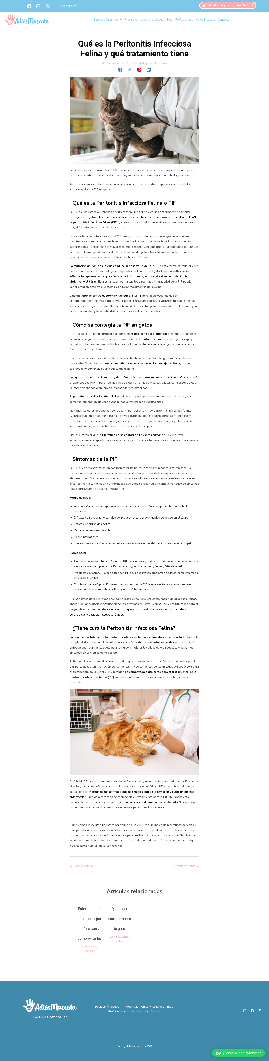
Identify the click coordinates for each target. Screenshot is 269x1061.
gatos (148, 64)
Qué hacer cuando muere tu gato (119, 919)
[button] (121, 1006)
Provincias (131, 20)
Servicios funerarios (106, 20)
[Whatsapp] (260, 1010)
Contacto (223, 20)
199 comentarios (118, 937)
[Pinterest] (139, 70)
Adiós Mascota (205, 20)
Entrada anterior (82, 866)
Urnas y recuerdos (151, 20)
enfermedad (136, 64)
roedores (89, 950)
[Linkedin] (149, 70)
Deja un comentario (114, 64)
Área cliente (68, 6)
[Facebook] (120, 70)
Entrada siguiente (186, 866)
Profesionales (184, 20)
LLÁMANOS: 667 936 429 (49, 1017)
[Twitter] (130, 70)
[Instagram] (244, 1010)
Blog (169, 20)
